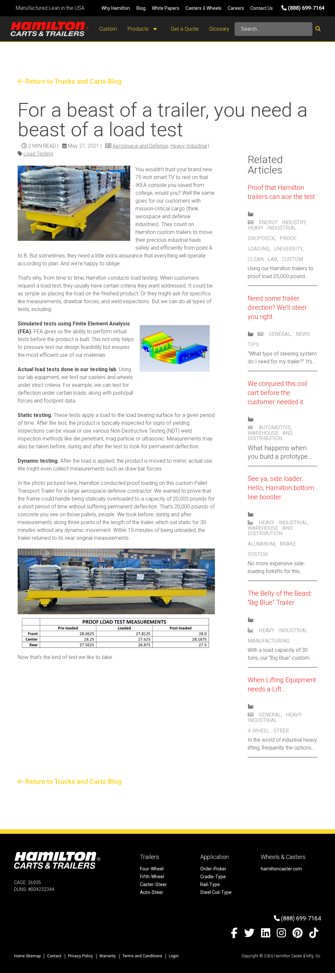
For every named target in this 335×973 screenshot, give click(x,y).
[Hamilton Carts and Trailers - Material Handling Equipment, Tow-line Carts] (49, 28)
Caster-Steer (153, 884)
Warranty (107, 956)
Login (174, 956)
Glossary (219, 29)
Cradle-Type (213, 876)
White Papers (165, 8)
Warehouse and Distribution (270, 435)
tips (253, 344)
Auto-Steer (151, 892)
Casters (193, 8)
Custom (108, 29)
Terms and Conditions (142, 956)
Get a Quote (185, 29)
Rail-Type (210, 884)
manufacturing (269, 641)
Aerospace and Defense (140, 146)
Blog (141, 8)
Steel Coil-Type (216, 892)
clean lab (262, 259)
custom (292, 259)
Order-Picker (213, 868)
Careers (236, 8)
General (280, 334)
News (303, 334)
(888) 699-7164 (306, 8)
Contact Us (261, 8)
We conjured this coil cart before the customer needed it (277, 393)
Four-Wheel (152, 868)
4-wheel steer (268, 731)
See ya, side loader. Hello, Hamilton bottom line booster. (281, 488)
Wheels (213, 8)
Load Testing (38, 154)
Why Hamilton (115, 8)
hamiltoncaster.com (281, 868)
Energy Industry (282, 222)
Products (139, 29)
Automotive (275, 427)
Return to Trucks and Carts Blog (73, 81)
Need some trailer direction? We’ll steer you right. (277, 307)
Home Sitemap (27, 956)
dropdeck (261, 238)
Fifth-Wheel (152, 876)
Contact (54, 956)
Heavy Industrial (188, 146)
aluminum (261, 544)
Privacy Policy (80, 956)
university (288, 249)
